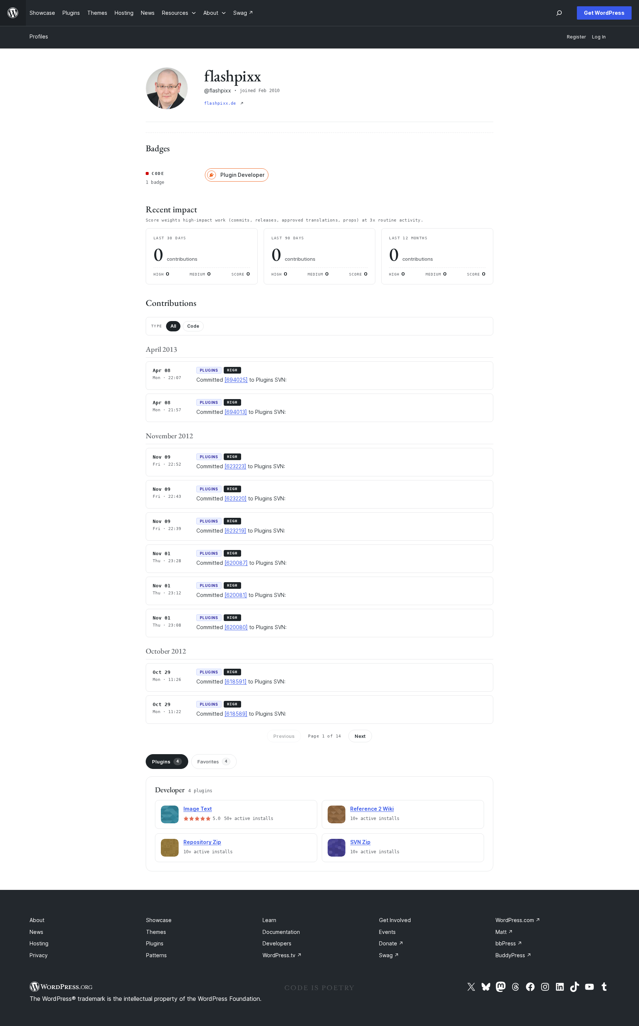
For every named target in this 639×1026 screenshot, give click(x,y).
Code (193, 326)
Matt (504, 932)
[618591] (235, 681)
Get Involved (395, 920)
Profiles (39, 36)
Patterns (156, 955)
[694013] (235, 412)
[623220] (235, 498)
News (36, 932)
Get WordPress (604, 13)
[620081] (235, 595)
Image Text (197, 809)
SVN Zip (360, 842)
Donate (391, 943)
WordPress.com (518, 920)
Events (387, 932)
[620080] (236, 627)
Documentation (281, 932)
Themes (156, 932)
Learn (269, 920)
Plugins (165, 762)
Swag (389, 955)
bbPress (509, 943)
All (173, 326)
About (37, 920)
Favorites (212, 762)
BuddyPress (513, 955)
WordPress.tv (282, 955)
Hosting (39, 943)
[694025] (236, 380)
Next (360, 736)
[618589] (235, 714)
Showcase (159, 920)
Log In (599, 37)
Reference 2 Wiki (372, 809)
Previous (284, 736)
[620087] (236, 563)
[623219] (235, 530)
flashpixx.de (221, 103)
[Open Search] (559, 13)
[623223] (235, 466)
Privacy (39, 955)
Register (576, 37)
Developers (277, 943)
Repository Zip (202, 842)
